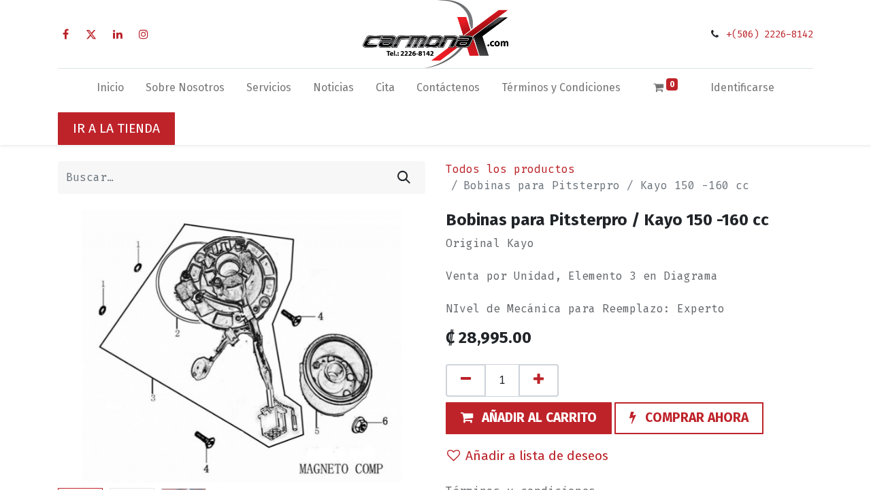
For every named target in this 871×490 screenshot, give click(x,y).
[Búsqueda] (403, 177)
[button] (85, 346)
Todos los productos (510, 169)
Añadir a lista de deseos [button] (536, 455)
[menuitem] (110, 90)
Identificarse (742, 87)
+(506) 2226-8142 (769, 34)
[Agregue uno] (539, 380)
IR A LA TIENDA (116, 128)
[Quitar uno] (466, 380)
